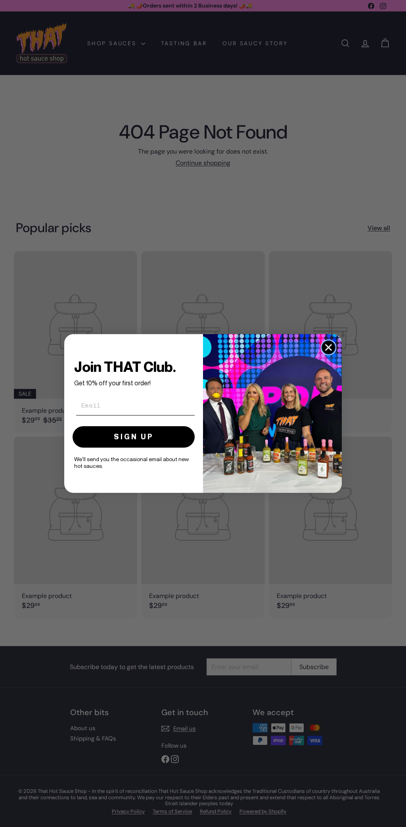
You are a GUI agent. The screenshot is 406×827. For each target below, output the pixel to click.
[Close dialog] (328, 347)
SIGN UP (133, 437)
